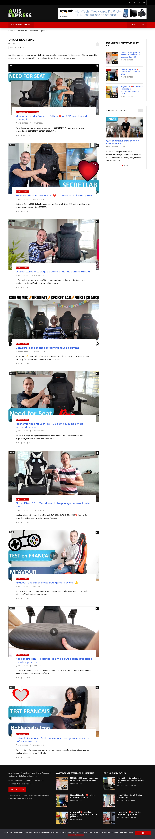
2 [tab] (124, 165)
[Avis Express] (20, 13)
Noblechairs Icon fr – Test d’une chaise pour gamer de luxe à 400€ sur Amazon (52, 739)
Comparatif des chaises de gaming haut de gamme (47, 347)
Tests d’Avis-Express (20, 25)
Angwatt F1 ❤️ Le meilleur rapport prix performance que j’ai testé (132, 90)
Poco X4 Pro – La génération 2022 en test (129, 796)
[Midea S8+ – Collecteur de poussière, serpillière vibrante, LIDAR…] (109, 783)
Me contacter (17, 790)
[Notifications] (144, 2)
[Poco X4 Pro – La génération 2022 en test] (109, 800)
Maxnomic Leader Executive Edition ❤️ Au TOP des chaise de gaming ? (52, 117)
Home (10, 31)
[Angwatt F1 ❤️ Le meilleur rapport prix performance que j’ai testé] (112, 92)
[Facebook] (124, 2)
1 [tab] (122, 165)
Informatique (34, 112)
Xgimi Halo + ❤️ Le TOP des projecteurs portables (129, 813)
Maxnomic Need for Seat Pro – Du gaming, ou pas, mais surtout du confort (49, 425)
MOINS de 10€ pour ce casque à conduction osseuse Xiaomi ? (130, 54)
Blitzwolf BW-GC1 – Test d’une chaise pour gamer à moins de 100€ (52, 505)
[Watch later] (139, 2)
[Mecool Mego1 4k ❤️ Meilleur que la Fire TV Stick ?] (112, 75)
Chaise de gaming (22, 112)
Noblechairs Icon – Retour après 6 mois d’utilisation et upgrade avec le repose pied (54, 660)
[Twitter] (129, 2)
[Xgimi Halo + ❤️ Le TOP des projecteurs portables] (109, 818)
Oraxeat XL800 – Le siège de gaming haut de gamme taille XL (53, 271)
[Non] (76, 835)
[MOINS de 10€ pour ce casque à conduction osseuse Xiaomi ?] (112, 58)
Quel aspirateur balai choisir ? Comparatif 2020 (122, 142)
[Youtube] (134, 2)
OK (143, 833)
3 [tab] (127, 165)
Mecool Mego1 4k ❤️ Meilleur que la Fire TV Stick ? (130, 71)
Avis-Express (23, 123)
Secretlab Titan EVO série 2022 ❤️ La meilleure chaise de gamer (54, 195)
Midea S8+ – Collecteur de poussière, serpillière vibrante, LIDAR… (130, 780)
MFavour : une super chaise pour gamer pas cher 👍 (47, 582)
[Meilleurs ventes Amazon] (102, 13)
